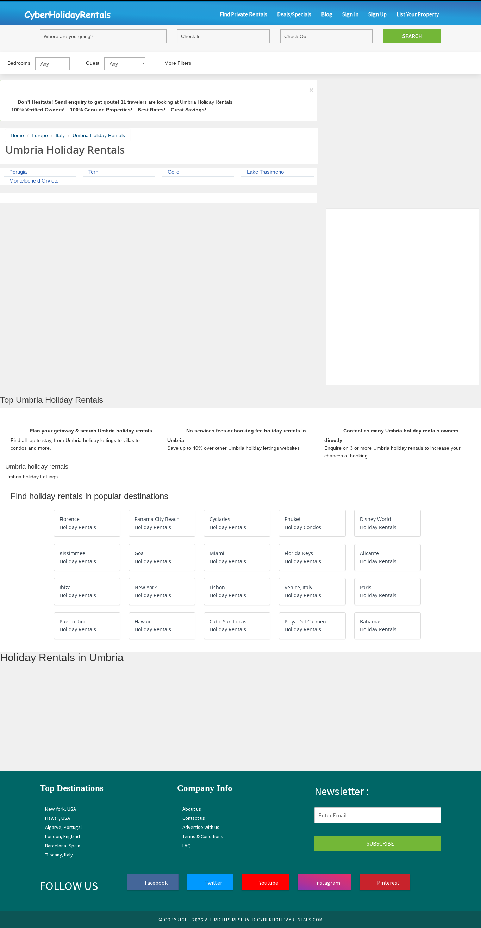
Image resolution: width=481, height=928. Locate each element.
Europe (40, 135)
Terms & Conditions (202, 836)
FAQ (186, 845)
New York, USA (60, 808)
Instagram (327, 882)
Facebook (156, 882)
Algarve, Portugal (63, 827)
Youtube (268, 882)
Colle (172, 172)
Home (17, 135)
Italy (60, 135)
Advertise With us (200, 827)
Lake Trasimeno (264, 172)
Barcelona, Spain (62, 845)
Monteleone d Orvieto (33, 181)
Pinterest (387, 882)
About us (191, 808)
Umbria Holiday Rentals (99, 135)
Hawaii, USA (57, 818)
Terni (93, 172)
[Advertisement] (211, 721)
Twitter (213, 882)
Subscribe (380, 843)
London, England (62, 836)
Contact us (193, 818)
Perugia (17, 172)
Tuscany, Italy (59, 854)
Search (412, 35)
